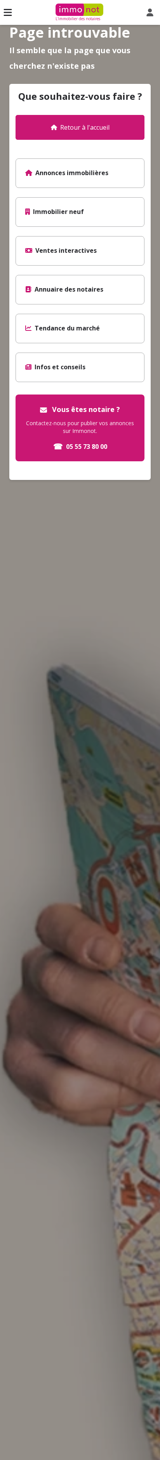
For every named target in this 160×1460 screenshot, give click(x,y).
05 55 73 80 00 (80, 446)
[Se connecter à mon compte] (151, 12)
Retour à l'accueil (85, 127)
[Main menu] (8, 12)
